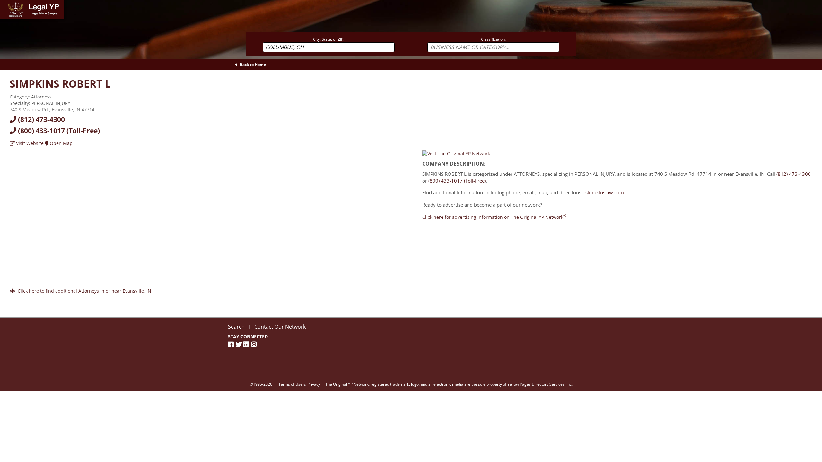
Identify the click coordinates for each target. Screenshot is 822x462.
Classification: (493, 39)
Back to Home (252, 64)
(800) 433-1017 (58, 130)
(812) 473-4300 (40, 119)
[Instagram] (255, 344)
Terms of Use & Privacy (299, 384)
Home (6, 3)
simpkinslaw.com (604, 192)
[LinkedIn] (247, 344)
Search (236, 326)
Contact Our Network (280, 326)
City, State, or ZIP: (328, 39)
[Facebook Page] (232, 344)
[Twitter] (239, 344)
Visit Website (29, 143)
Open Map (60, 143)
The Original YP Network (347, 384)
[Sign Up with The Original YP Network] (456, 153)
